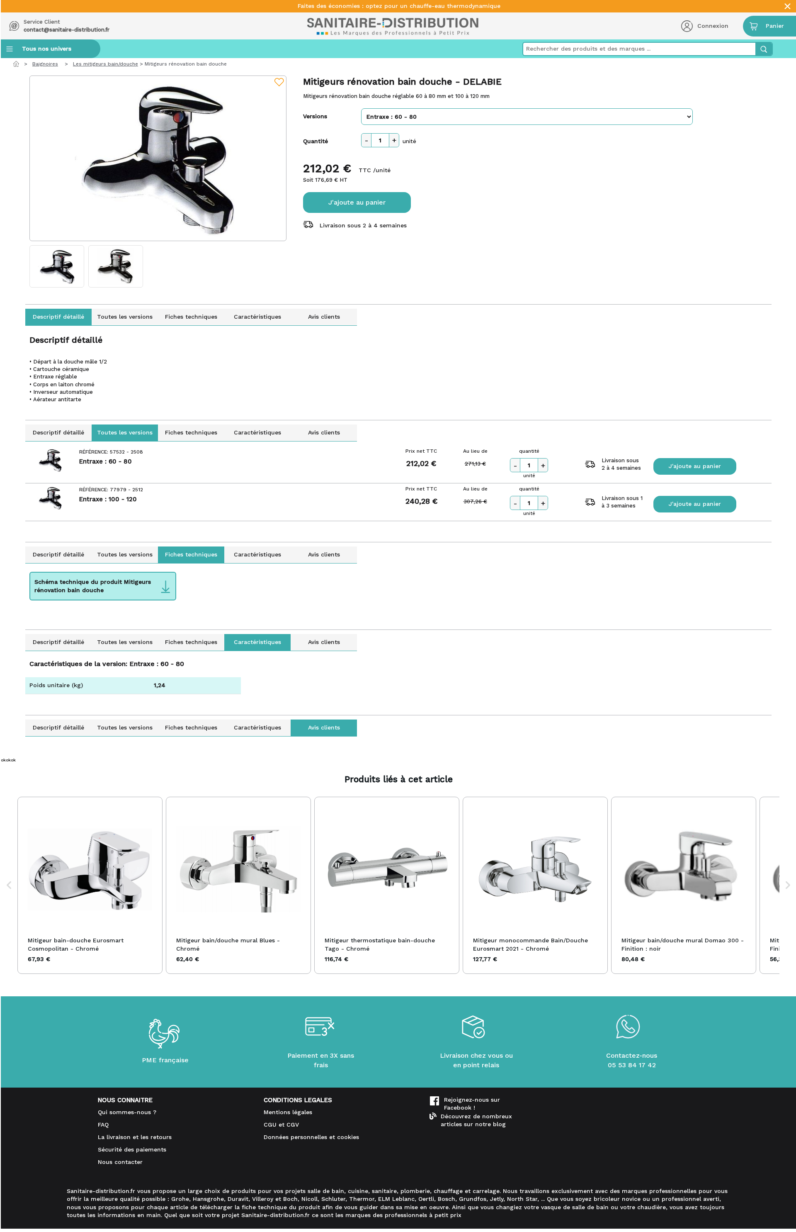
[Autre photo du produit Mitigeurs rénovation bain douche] (57, 266)
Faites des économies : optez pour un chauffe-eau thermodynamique (399, 6)
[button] (9, 885)
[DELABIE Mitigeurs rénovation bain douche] (158, 158)
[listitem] (90, 885)
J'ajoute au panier (357, 202)
